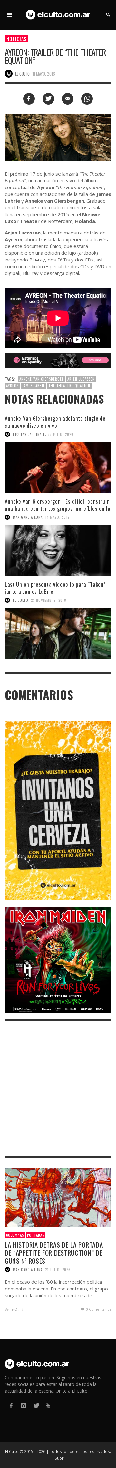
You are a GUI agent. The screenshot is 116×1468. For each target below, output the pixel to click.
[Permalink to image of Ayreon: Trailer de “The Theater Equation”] (58, 137)
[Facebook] (11, 1405)
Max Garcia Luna (28, 517)
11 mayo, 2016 (44, 73)
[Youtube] (48, 1405)
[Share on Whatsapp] (87, 99)
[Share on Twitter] (48, 99)
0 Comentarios (98, 1309)
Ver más (12, 1309)
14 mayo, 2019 (57, 517)
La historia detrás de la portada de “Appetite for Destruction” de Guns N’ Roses (54, 1253)
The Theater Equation (69, 385)
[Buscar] (10, 15)
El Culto (20, 600)
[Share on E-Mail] (67, 99)
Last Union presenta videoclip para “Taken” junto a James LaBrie (55, 587)
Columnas (15, 1235)
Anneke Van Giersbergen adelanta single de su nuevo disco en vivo (55, 421)
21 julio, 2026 (58, 1269)
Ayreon (12, 385)
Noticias (16, 38)
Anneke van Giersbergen (41, 378)
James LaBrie (33, 385)
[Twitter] (36, 1405)
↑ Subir (58, 1458)
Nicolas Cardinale (29, 434)
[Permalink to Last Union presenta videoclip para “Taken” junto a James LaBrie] (58, 633)
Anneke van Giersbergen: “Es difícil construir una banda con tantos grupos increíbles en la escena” (58, 508)
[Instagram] (23, 1405)
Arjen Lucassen (81, 378)
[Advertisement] (58, 1088)
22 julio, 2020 (60, 434)
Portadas (35, 1235)
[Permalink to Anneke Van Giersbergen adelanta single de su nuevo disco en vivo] (58, 467)
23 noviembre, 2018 (48, 600)
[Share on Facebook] (29, 99)
